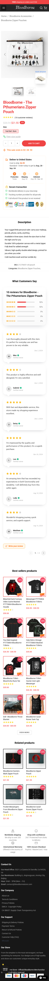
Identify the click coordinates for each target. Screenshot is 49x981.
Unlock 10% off (5, 969)
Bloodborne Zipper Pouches (14, 20)
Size (5, 127)
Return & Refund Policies (12, 930)
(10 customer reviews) (24, 118)
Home (4, 16)
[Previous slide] (5, 54)
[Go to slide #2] (31, 91)
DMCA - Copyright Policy (11, 907)
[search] (41, 7)
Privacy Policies (8, 903)
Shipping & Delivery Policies (13, 922)
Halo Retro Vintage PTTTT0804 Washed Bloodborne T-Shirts (34, 642)
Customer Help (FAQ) (10, 937)
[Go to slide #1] (17, 91)
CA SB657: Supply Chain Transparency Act (19, 910)
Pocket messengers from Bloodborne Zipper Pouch (13, 809)
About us (5, 896)
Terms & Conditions (10, 899)
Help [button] (44, 978)
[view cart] (45, 7)
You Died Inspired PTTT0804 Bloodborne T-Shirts (12, 642)
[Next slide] (44, 54)
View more (24, 732)
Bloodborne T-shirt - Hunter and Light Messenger (34, 681)
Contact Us (6, 933)
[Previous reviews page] (30, 553)
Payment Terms (8, 926)
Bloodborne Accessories (21, 16)
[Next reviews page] (43, 553)
